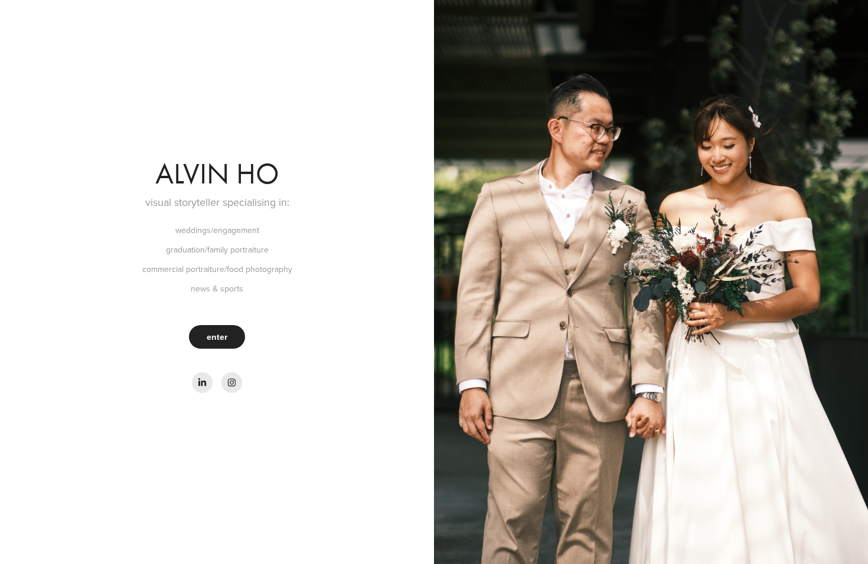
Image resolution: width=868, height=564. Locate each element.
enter (217, 337)
